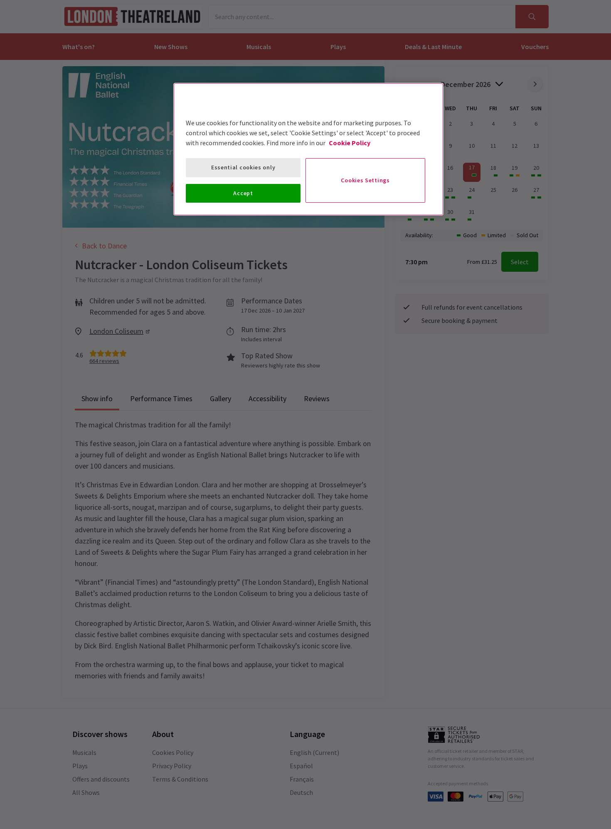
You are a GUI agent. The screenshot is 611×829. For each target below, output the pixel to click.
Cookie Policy (349, 143)
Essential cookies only (243, 167)
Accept (243, 193)
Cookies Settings (365, 180)
